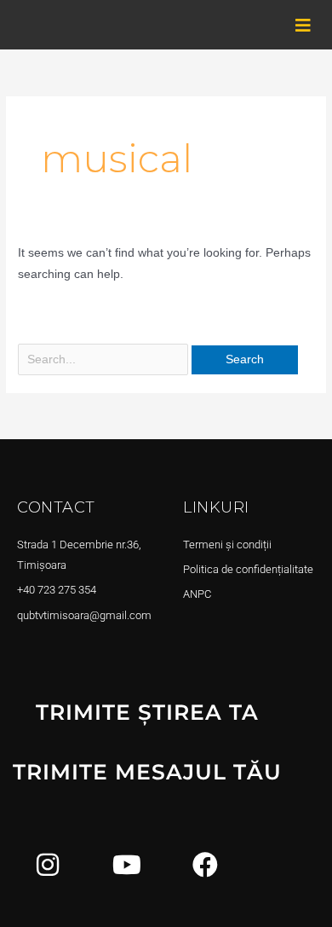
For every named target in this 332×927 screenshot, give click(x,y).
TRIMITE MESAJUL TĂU (147, 772)
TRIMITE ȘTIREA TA (147, 712)
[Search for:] (105, 359)
